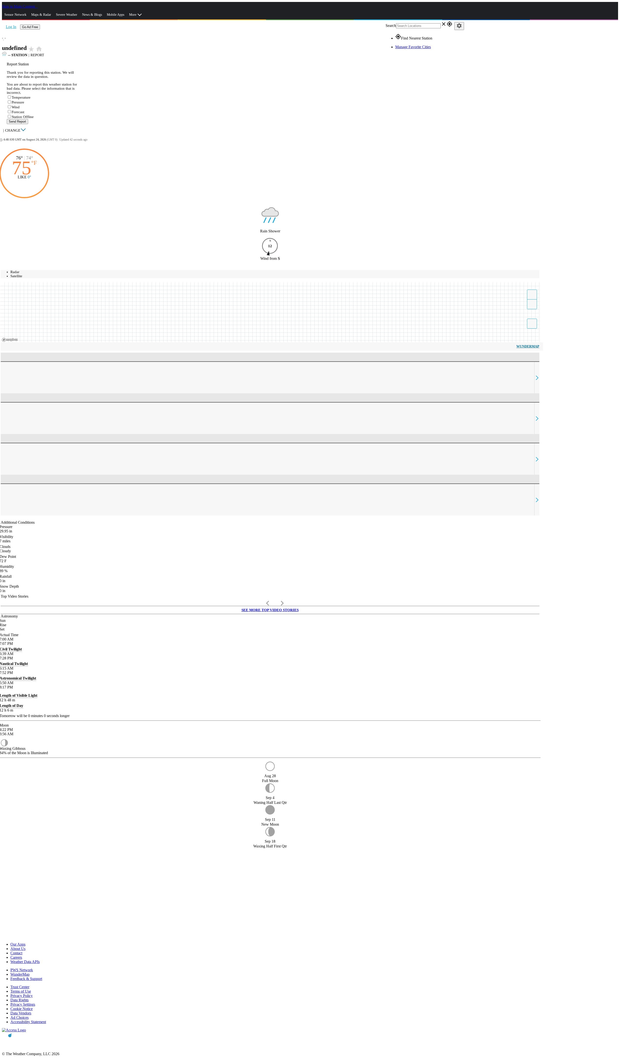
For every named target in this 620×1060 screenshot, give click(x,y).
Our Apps (17, 944)
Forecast (18, 112)
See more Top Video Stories (270, 610)
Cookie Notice (21, 1009)
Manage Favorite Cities (413, 47)
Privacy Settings (22, 1004)
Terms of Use (20, 991)
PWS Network (21, 970)
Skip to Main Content (19, 6)
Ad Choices (19, 1017)
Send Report (17, 121)
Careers (16, 957)
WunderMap (527, 346)
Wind (16, 107)
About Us (17, 949)
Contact (16, 953)
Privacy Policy (21, 996)
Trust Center (19, 987)
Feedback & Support (26, 979)
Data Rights (19, 1000)
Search (391, 26)
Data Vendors (20, 1013)
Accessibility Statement (28, 1022)
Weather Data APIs (25, 962)
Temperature (21, 97)
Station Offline (23, 117)
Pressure (18, 102)
